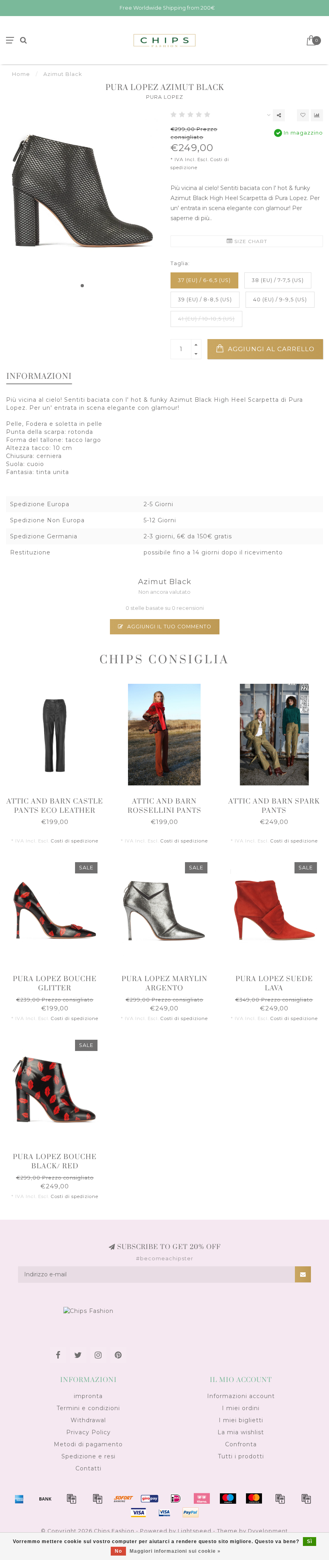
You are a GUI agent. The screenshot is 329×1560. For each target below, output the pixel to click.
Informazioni (39, 377)
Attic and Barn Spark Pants (274, 806)
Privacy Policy (88, 1432)
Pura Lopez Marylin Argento (164, 984)
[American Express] (19, 1499)
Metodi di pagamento (88, 1444)
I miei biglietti (241, 1420)
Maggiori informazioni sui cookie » (175, 1551)
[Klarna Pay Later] (202, 1499)
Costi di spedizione (74, 841)
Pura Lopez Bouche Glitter (55, 984)
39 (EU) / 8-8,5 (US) (205, 299)
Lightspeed (194, 1531)
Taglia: (180, 263)
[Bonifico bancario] (45, 1499)
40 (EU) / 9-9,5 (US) (280, 299)
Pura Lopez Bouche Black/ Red (55, 1162)
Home (21, 74)
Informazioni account (241, 1396)
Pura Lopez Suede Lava (274, 984)
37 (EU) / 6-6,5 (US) (204, 280)
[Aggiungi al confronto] (317, 115)
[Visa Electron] (164, 1513)
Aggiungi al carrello (270, 349)
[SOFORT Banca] (124, 1499)
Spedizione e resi (88, 1456)
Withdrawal (88, 1420)
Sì (309, 1541)
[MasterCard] (254, 1499)
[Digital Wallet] (97, 1499)
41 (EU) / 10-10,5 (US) (206, 319)
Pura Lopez (164, 97)
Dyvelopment (268, 1531)
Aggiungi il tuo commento (168, 627)
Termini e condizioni (88, 1408)
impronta (88, 1396)
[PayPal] (280, 1499)
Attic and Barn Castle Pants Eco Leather (54, 806)
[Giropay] (150, 1499)
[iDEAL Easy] (176, 1499)
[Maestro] (228, 1499)
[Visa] (138, 1513)
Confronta (241, 1444)
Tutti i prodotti (241, 1456)
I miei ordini (241, 1408)
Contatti (88, 1468)
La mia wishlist (240, 1432)
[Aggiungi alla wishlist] (303, 115)
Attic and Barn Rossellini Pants (164, 806)
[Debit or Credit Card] (71, 1499)
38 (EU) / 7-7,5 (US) (278, 280)
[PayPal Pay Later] (306, 1499)
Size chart (250, 241)
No (118, 1551)
